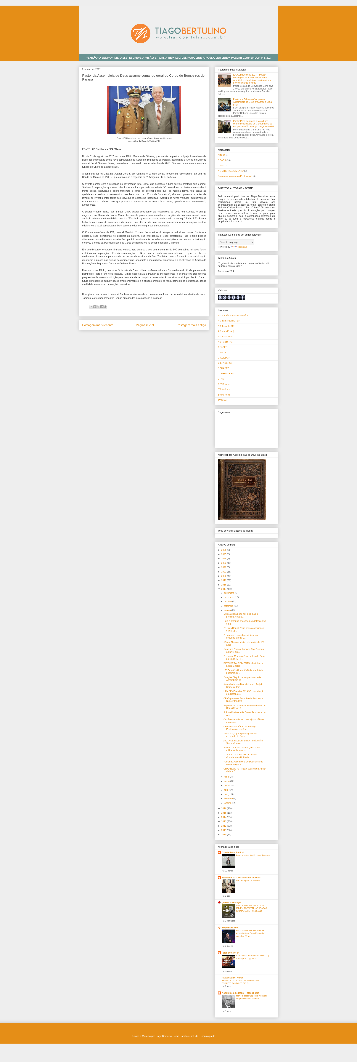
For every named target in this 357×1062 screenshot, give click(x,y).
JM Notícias (224, 389)
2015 (224, 813)
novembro (229, 597)
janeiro (227, 803)
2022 (224, 567)
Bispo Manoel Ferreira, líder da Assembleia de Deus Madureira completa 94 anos (250, 933)
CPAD (221, 165)
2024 (224, 558)
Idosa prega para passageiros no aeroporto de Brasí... (240, 735)
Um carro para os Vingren (248, 880)
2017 (224, 589)
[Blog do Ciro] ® (230, 952)
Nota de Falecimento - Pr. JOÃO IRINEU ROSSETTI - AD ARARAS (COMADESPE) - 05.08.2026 (251, 908)
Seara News (224, 395)
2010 (224, 834)
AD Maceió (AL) (226, 331)
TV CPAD (222, 400)
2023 (224, 563)
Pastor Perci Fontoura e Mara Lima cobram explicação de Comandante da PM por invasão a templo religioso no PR (253, 124)
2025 (224, 554)
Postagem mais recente (97, 325)
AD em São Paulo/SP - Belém (233, 315)
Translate (242, 247)
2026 (224, 550)
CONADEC (223, 368)
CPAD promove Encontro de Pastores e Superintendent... (243, 699)
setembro (229, 606)
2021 (224, 571)
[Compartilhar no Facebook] (102, 306)
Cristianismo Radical (233, 852)
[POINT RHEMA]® (231, 902)
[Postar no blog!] (95, 306)
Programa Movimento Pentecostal (235, 176)
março (227, 794)
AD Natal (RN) (225, 336)
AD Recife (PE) (225, 342)
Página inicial (145, 325)
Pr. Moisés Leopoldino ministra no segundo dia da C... (240, 636)
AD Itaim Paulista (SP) (229, 320)
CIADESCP (223, 357)
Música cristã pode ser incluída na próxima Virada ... (240, 615)
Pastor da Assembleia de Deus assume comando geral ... (243, 763)
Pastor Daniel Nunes (233, 977)
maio (226, 785)
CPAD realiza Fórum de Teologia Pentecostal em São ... (240, 727)
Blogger (220, 1036)
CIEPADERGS (225, 363)
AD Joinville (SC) (226, 326)
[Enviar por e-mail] (91, 306)
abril (226, 790)
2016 (224, 808)
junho (227, 781)
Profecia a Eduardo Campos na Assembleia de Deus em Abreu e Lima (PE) (252, 102)
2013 (224, 821)
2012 (224, 826)
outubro (228, 601)
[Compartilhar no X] (98, 306)
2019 (224, 580)
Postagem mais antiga (191, 325)
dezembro (229, 593)
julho (226, 776)
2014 (224, 817)
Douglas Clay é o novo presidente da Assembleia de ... (242, 678)
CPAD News (224, 384)
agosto (227, 610)
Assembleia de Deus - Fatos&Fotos (240, 993)
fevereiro (228, 798)
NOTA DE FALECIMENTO (231, 171)
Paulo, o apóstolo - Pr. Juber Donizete (253, 855)
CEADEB (222, 347)
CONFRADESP (226, 373)
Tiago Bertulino (230, 927)
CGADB (222, 160)
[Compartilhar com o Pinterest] (105, 306)
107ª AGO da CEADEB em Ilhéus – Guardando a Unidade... (241, 756)
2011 (224, 830)
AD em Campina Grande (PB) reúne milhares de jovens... (241, 748)
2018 (224, 584)
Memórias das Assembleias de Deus (241, 877)
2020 (224, 576)
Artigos (221, 155)
